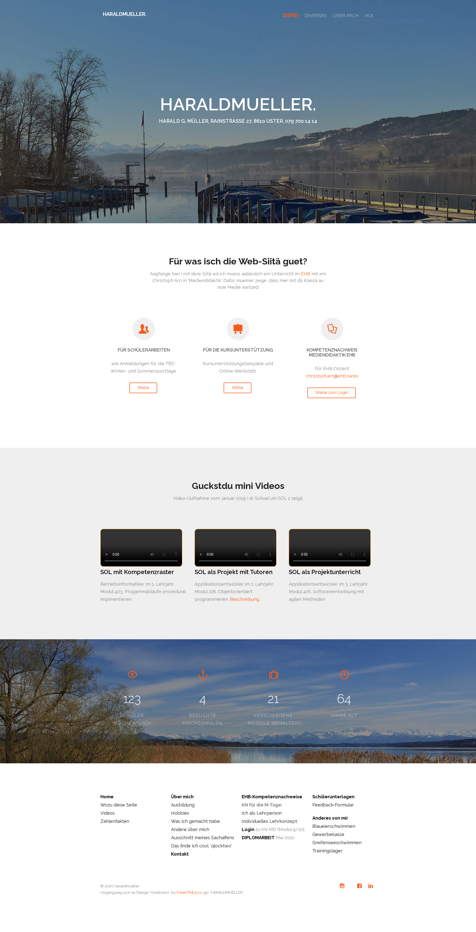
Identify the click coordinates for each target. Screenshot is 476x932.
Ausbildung (183, 804)
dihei (290, 15)
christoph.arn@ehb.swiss (332, 376)
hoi (369, 15)
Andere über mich (190, 829)
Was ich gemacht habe (195, 821)
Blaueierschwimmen (333, 826)
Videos (107, 813)
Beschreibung (244, 599)
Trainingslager (327, 850)
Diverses (316, 15)
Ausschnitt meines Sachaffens (202, 837)
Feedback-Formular (333, 804)
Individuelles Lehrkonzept (269, 821)
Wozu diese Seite (118, 804)
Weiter (143, 387)
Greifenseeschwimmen (336, 842)
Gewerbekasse (328, 834)
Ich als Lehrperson (262, 813)
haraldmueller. (125, 14)
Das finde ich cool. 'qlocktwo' (201, 845)
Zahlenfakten (114, 821)
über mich (346, 15)
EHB (305, 273)
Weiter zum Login (331, 392)
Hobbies (180, 813)
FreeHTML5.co (189, 892)
